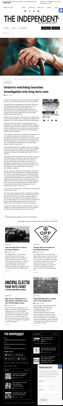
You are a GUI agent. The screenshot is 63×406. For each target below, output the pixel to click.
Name (41, 381)
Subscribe (43, 400)
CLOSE (60, 366)
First (40, 386)
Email (41, 389)
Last (52, 386)
